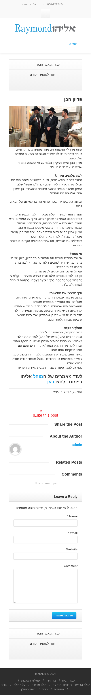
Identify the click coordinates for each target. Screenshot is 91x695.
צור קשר (51, 680)
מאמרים (59, 689)
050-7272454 (55, 4)
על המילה (19, 685)
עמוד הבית (68, 680)
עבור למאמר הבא (48, 64)
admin (77, 445)
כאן (50, 381)
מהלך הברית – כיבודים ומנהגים (72, 685)
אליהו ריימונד (29, 4)
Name (72, 516)
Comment (71, 566)
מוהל (38, 376)
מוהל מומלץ (28, 689)
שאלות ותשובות (30, 680)
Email (73, 532)
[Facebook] (45, 13)
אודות (4, 685)
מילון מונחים (39, 685)
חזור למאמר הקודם (43, 74)
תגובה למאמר (64, 615)
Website (72, 549)
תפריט (73, 43)
